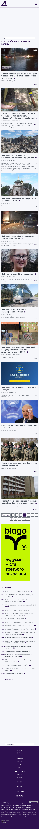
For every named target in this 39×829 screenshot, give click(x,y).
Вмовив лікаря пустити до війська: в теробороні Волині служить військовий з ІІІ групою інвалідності (18, 115)
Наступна (25, 519)
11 (19, 519)
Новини (19, 782)
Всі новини (9, 680)
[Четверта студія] (4, 3)
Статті (19, 750)
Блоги (19, 787)
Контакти (19, 796)
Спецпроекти (19, 772)
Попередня (6, 515)
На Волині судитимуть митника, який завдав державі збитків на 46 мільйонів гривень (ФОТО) (18, 349)
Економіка (20, 756)
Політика (19, 753)
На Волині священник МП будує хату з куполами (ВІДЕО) (18, 199)
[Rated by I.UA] (33, 803)
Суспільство (19, 759)
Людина (19, 775)
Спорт (19, 764)
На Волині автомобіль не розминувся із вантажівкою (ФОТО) (19, 237)
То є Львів (19, 767)
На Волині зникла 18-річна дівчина (17, 274)
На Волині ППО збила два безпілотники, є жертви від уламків (17, 156)
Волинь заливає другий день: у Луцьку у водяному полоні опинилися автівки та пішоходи (19, 75)
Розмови (19, 777)
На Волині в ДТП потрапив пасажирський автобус (13, 310)
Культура (19, 761)
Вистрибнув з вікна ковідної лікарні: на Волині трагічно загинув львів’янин (19, 502)
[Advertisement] (19, 23)
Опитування (19, 791)
